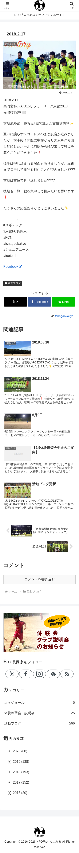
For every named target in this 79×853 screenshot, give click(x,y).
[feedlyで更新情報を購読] (53, 674)
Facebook (10, 266)
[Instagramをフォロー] (39, 674)
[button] (70, 635)
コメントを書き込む (39, 579)
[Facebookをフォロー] (25, 674)
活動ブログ (14, 283)
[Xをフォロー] (12, 674)
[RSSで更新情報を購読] (67, 674)
